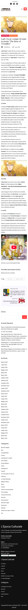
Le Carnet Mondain (5, 479)
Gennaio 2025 (4, 412)
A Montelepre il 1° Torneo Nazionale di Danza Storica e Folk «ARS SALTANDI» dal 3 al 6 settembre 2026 (12, 344)
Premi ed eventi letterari (7, 489)
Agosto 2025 (4, 393)
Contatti (3, 566)
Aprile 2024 (4, 435)
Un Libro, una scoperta (6, 331)
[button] (25, 9)
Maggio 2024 (4, 433)
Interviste (3, 476)
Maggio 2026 (4, 370)
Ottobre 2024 (4, 420)
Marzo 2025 (4, 406)
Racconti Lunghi (5, 502)
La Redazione (7, 47)
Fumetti (3, 471)
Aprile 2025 (4, 404)
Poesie (3, 487)
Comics (3, 455)
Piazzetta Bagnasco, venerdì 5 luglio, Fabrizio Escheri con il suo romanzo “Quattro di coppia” (17, 293)
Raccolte (3, 497)
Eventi (2, 466)
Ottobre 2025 (4, 388)
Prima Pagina (4, 492)
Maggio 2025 (4, 401)
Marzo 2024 (4, 438)
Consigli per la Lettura (6, 458)
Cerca (3, 312)
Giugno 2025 (4, 399)
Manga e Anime (13, 35)
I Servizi (3, 568)
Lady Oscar (9, 279)
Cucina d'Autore (5, 463)
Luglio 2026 (4, 364)
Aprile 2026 (4, 372)
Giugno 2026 (4, 367)
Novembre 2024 (5, 417)
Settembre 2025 (5, 391)
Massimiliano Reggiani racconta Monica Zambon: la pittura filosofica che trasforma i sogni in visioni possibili (14, 351)
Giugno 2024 (4, 430)
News (2, 484)
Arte (2, 450)
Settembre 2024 (5, 422)
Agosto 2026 (4, 362)
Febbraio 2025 (4, 409)
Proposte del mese (6, 494)
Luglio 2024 (4, 427)
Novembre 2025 (5, 385)
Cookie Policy (12, 555)
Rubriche (3, 508)
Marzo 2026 (4, 375)
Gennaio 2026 (4, 380)
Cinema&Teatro (5, 35)
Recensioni (4, 505)
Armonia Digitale (5, 447)
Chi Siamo (3, 563)
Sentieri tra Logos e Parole (8, 510)
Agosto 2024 (4, 425)
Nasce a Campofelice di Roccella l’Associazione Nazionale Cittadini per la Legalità (13, 328)
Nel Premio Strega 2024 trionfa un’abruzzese (10, 301)
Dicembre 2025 (5, 383)
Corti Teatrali (4, 460)
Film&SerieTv (4, 468)
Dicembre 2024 (5, 414)
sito (2, 513)
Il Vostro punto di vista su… (8, 473)
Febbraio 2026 (4, 378)
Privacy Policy (5, 555)
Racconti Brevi (4, 500)
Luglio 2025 (4, 396)
